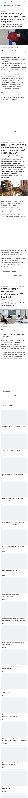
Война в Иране (7, 5)
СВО (15, 5)
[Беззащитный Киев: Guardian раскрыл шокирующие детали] (14, 758)
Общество (3, 11)
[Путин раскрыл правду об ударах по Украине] (14, 469)
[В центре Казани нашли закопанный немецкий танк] (14, 782)
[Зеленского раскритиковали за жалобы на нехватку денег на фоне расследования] (14, 709)
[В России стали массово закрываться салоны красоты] (14, 637)
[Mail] (5, 2)
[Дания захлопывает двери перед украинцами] (14, 685)
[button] (14, 37)
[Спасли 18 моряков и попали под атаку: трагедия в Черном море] (14, 421)
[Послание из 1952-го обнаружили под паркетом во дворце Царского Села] (14, 517)
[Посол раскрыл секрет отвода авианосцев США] (14, 589)
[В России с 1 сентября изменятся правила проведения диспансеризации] (14, 733)
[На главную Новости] (9, 2)
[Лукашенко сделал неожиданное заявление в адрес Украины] (14, 445)
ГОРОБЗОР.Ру (13, 142)
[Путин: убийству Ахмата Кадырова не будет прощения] (14, 541)
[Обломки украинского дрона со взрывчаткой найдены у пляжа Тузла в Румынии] (14, 565)
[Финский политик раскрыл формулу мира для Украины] (14, 493)
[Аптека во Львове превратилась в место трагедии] (14, 661)
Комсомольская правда (17, 9)
